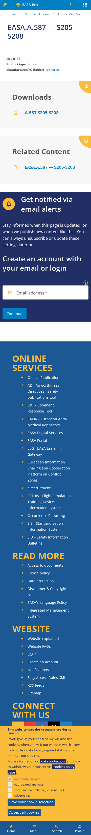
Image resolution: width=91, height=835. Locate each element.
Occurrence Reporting (46, 515)
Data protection (41, 580)
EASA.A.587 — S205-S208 (50, 167)
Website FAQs (39, 646)
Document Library (37, 14)
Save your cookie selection (31, 802)
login (58, 268)
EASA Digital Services (45, 432)
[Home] (11, 828)
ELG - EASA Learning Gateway (45, 451)
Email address (30, 293)
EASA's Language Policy (47, 602)
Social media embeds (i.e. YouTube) (39, 790)
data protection (53, 761)
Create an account (43, 662)
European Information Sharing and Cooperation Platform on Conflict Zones (49, 471)
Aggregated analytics (29, 784)
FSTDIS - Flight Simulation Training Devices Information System (49, 501)
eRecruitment (39, 488)
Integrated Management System (48, 613)
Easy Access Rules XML (47, 677)
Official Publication (43, 377)
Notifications (38, 669)
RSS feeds (36, 685)
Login (32, 654)
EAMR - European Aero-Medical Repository (47, 421)
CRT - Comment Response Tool (41, 408)
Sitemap (34, 693)
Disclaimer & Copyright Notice (47, 591)
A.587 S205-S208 (42, 112)
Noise (32, 64)
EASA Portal (37, 440)
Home (11, 14)
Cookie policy (39, 573)
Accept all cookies (24, 812)
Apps (85, 5)
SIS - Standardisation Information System (45, 526)
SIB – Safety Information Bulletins (48, 540)
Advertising (22, 795)
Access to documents (45, 565)
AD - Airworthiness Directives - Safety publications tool (43, 391)
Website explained (43, 638)
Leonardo (52, 69)
